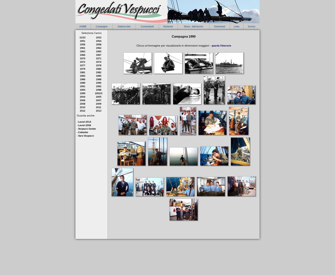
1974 (98, 62)
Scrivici (251, 26)
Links (236, 26)
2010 (82, 107)
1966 (82, 55)
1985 (98, 76)
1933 (98, 37)
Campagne (102, 26)
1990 (98, 83)
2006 (82, 100)
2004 (82, 97)
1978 (98, 65)
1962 (98, 48)
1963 (82, 51)
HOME (82, 26)
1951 (82, 41)
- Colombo (82, 132)
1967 (98, 55)
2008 (82, 104)
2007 (98, 100)
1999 (82, 93)
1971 (98, 58)
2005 (98, 97)
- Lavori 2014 (84, 122)
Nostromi (168, 26)
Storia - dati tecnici (193, 26)
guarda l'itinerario (221, 45)
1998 (98, 90)
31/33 (82, 37)
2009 (98, 104)
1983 (82, 76)
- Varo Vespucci (85, 135)
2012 (82, 110)
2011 (98, 107)
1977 (82, 65)
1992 (98, 86)
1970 (82, 58)
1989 (82, 83)
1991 (82, 86)
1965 (98, 51)
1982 (98, 72)
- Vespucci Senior (86, 129)
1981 (82, 72)
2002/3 (98, 93)
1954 (98, 41)
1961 (82, 48)
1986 (82, 79)
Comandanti (147, 26)
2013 (98, 110)
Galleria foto (124, 26)
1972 (82, 62)
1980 (98, 69)
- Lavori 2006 (84, 125)
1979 (82, 69)
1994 (82, 90)
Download (219, 26)
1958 (98, 44)
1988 (98, 79)
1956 (82, 44)
